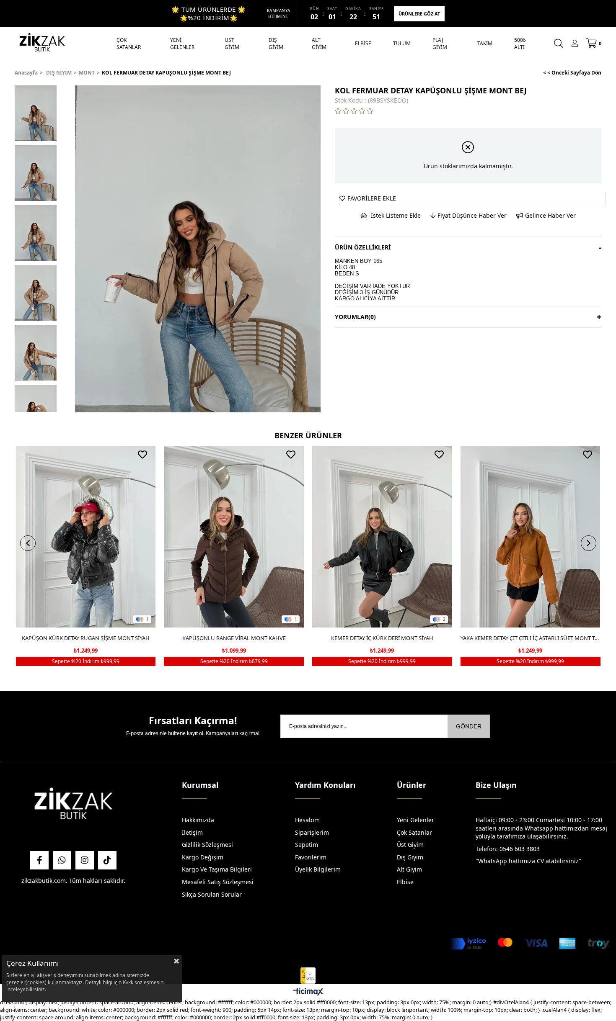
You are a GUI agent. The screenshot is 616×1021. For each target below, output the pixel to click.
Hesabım (307, 820)
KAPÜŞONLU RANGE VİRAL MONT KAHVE (234, 638)
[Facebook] (39, 860)
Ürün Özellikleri (363, 247)
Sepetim (306, 845)
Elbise (405, 882)
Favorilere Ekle (142, 454)
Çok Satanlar (414, 832)
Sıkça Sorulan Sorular (212, 894)
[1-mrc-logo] (307, 975)
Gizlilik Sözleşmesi (207, 845)
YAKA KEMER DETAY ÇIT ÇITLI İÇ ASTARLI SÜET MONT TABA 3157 (530, 638)
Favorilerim (310, 857)
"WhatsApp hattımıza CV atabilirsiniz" (528, 861)
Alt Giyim (409, 869)
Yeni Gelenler (415, 820)
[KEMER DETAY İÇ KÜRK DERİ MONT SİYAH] (382, 537)
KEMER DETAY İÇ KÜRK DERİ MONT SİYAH (382, 638)
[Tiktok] (107, 860)
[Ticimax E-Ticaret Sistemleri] (308, 992)
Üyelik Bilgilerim (318, 869)
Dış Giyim (410, 857)
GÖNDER (468, 726)
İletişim (192, 832)
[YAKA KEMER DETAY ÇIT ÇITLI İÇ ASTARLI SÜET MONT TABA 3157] (530, 537)
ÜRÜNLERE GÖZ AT (419, 13)
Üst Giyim (410, 845)
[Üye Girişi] (575, 43)
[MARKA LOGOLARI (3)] (73, 805)
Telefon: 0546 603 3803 (508, 849)
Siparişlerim (312, 832)
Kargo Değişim (202, 857)
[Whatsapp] (62, 860)
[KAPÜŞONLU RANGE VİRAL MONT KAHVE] (234, 537)
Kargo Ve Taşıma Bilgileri (217, 869)
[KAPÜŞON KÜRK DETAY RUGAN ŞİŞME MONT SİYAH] (86, 537)
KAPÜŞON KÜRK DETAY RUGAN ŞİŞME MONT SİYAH (86, 638)
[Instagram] (84, 860)
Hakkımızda (198, 820)
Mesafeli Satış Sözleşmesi (218, 882)
